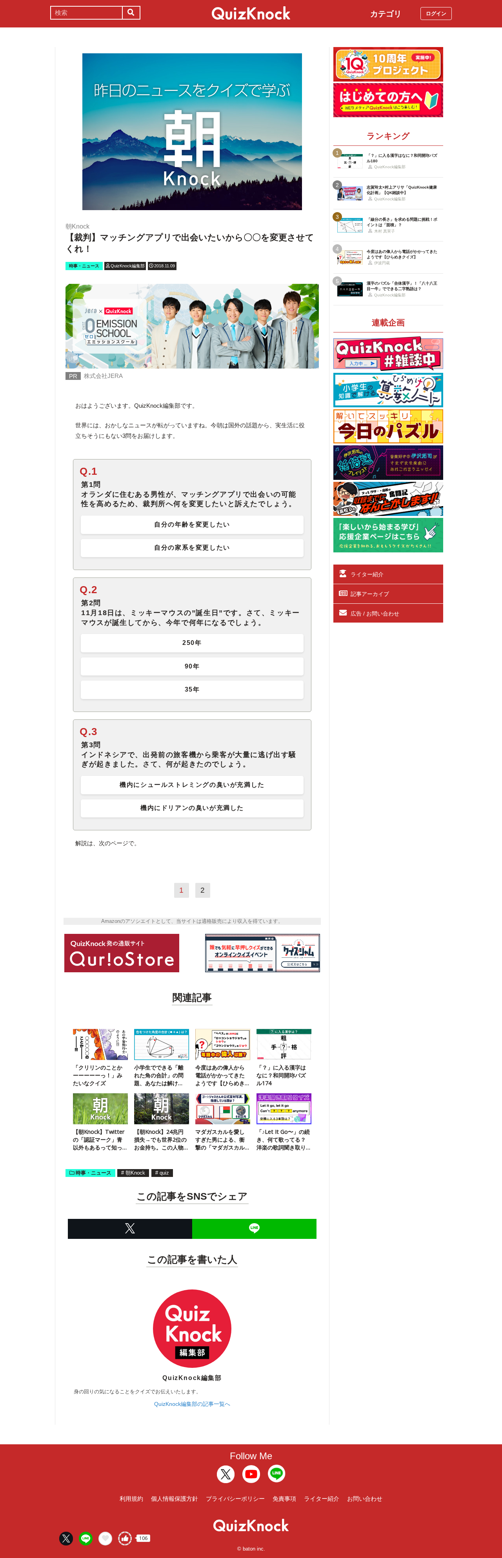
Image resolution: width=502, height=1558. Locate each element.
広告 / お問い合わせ (375, 613)
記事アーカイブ (370, 594)
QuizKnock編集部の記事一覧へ (192, 1404)
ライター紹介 (367, 574)
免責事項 (284, 1498)
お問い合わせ (364, 1498)
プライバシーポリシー (235, 1498)
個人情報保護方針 (174, 1498)
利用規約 (131, 1498)
